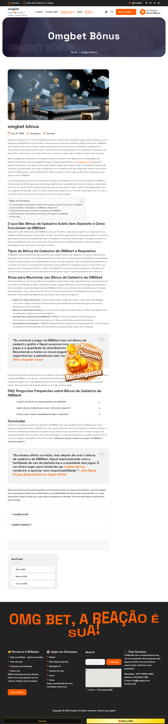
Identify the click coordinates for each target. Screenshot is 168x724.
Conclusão (15, 217)
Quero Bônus (153, 12)
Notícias (89, 11)
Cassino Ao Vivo (56, 671)
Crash (51, 675)
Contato (15, 3)
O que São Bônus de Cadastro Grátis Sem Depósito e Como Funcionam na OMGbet (47, 205)
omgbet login (51, 11)
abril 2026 (20, 569)
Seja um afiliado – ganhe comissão (26, 657)
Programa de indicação (21, 666)
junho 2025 (21, 583)
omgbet (39, 11)
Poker (52, 680)
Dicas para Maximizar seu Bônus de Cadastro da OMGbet (36, 211)
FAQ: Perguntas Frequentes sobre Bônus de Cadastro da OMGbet (39, 214)
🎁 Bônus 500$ (125, 721)
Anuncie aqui (16, 661)
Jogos (80, 11)
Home (74, 52)
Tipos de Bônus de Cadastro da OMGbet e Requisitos (34, 208)
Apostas (42, 721)
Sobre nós (15, 671)
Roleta (52, 657)
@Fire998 (136, 3)
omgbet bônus (68, 11)
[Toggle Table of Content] (80, 201)
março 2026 (21, 576)
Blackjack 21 (55, 666)
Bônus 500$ (125, 12)
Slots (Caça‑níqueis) (58, 661)
